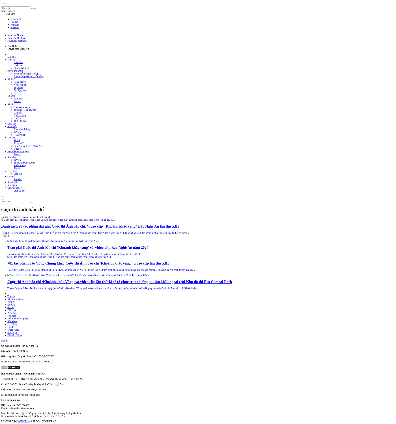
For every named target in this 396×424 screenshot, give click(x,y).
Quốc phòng (20, 115)
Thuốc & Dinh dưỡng (24, 162)
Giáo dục (11, 123)
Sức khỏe (12, 157)
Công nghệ (19, 190)
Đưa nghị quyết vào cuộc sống (29, 76)
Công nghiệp (20, 82)
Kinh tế (11, 79)
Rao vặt (17, 154)
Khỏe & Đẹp (20, 165)
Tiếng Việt (16, 19)
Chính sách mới (21, 68)
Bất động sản (20, 90)
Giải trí (10, 176)
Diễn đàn (18, 62)
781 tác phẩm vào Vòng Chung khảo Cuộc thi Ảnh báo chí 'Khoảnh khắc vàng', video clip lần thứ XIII (88, 263)
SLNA (17, 140)
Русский (15, 27)
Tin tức (17, 101)
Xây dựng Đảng (15, 70)
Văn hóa (18, 112)
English (14, 22)
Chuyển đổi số (14, 187)
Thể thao (11, 137)
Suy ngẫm (12, 185)
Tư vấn (17, 132)
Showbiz (18, 179)
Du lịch (17, 118)
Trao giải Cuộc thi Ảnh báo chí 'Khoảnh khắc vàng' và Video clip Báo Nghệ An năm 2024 (77, 247)
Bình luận (18, 98)
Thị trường (19, 87)
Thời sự (11, 59)
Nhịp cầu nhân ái (22, 107)
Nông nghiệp (20, 84)
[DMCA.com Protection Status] (10, 368)
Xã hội (10, 104)
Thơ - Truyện (20, 121)
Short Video (13, 182)
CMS (23, 421)
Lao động (12, 171)
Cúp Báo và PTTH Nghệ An (28, 146)
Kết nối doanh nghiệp (18, 151)
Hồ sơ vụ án (20, 134)
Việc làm (18, 173)
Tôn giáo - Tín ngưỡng (25, 109)
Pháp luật (12, 126)
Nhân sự (18, 65)
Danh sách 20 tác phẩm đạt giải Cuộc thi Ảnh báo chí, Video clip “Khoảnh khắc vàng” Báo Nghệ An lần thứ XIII (90, 226)
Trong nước (19, 143)
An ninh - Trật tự (22, 129)
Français (15, 24)
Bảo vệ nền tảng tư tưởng (26, 73)
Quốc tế (11, 96)
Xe (15, 93)
